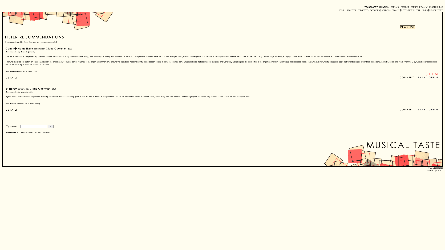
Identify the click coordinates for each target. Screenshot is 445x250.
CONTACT (430, 171)
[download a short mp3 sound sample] (429, 75)
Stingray (11, 88)
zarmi (432, 168)
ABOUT (439, 171)
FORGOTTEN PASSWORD (368, 10)
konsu (23, 92)
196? (54, 89)
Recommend (11, 132)
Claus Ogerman (56, 48)
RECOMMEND (407, 10)
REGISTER (351, 10)
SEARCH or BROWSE (390, 10)
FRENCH (414, 7)
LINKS (424, 10)
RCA (25, 72)
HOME (341, 10)
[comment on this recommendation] (407, 77)
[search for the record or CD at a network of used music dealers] (433, 77)
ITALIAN (424, 7)
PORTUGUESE (436, 7)
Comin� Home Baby (19, 48)
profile (31, 52)
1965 (70, 49)
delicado (24, 52)
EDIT (418, 10)
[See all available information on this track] (12, 78)
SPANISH (405, 7)
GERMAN (395, 7)
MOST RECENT (436, 10)
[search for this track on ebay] (421, 77)
